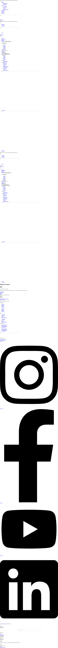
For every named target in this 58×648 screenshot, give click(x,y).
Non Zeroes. (4, 623)
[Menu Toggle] (0, 22)
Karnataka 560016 (2, 299)
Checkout (4, 8)
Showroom (3, 10)
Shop (2, 5)
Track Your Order (4, 325)
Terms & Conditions (4, 326)
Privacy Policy (4, 327)
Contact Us (3, 13)
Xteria (4, 45)
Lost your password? (3, 647)
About (2, 12)
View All (4, 46)
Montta (4, 47)
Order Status (5, 7)
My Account (5, 6)
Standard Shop (5, 61)
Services (3, 306)
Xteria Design (5, 3)
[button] (2, 635)
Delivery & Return (5, 9)
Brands (3, 2)
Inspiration (3, 11)
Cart (4, 68)
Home (2, 1)
